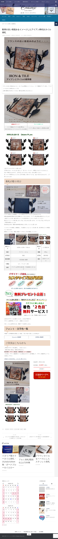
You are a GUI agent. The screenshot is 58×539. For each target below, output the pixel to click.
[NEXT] (17, 483)
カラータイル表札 (6, 23)
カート (15, 5)
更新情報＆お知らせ (50, 488)
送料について (18, 531)
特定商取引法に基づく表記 (30, 531)
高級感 (3, 20)
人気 (13, 16)
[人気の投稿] (51, 483)
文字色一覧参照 (39, 337)
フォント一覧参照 (16, 337)
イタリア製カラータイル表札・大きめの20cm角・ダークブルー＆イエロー (9, 462)
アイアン (11, 429)
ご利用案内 (48, 487)
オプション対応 (34, 1)
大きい (21, 429)
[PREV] (3, 483)
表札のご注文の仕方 (50, 517)
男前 (24, 16)
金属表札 (13, 23)
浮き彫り (49, 16)
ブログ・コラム (45, 1)
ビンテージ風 (42, 16)
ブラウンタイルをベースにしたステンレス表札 (43, 459)
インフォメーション (6, 5)
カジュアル (34, 16)
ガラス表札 (9, 1)
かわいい (18, 16)
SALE (28, 16)
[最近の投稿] (43, 483)
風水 (9, 16)
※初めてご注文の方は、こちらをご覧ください (15, 358)
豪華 (25, 429)
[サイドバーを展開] (56, 24)
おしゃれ (4, 16)
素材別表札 (25, 1)
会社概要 (41, 531)
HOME (2, 1)
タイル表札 (17, 1)
